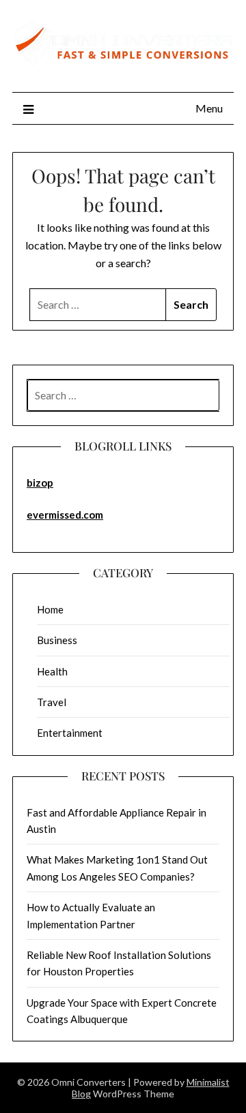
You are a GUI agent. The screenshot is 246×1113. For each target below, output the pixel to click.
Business (57, 640)
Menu (209, 108)
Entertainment (69, 733)
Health (52, 671)
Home (50, 609)
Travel (51, 702)
